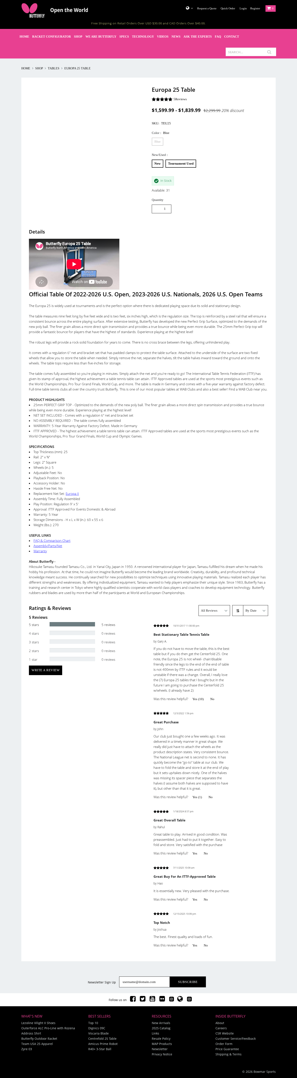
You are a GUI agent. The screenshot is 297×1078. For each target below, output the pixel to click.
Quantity (158, 200)
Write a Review (46, 670)
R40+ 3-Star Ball (99, 1049)
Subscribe (188, 982)
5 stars (34, 624)
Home (24, 36)
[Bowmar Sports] (65, 10)
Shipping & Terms (228, 1054)
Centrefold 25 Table (102, 1038)
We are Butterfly (100, 36)
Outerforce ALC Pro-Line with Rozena (48, 1028)
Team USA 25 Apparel (37, 1044)
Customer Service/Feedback (235, 1038)
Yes (194, 853)
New (157, 163)
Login (243, 8)
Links (155, 1033)
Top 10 (93, 1023)
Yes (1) (197, 797)
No (212, 699)
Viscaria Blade (98, 1033)
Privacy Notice (162, 1054)
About (219, 1023)
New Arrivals (161, 1023)
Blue (157, 141)
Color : (160, 133)
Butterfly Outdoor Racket (39, 1038)
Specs (124, 36)
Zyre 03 (26, 1049)
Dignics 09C (96, 1028)
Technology (143, 36)
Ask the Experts (198, 36)
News (176, 36)
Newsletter (160, 1049)
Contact (231, 36)
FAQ (218, 36)
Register (255, 8)
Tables (53, 68)
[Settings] (188, 8)
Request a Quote (207, 8)
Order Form (223, 1044)
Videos (163, 36)
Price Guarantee (227, 1049)
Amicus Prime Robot (103, 1044)
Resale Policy (161, 1038)
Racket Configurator (51, 36)
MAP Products (162, 1044)
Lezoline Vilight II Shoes (38, 1023)
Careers (221, 1028)
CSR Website (224, 1033)
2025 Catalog (161, 1028)
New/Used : (160, 155)
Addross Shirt (31, 1033)
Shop (78, 36)
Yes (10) (198, 699)
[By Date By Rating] (255, 610)
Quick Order (228, 8)
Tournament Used (181, 163)
